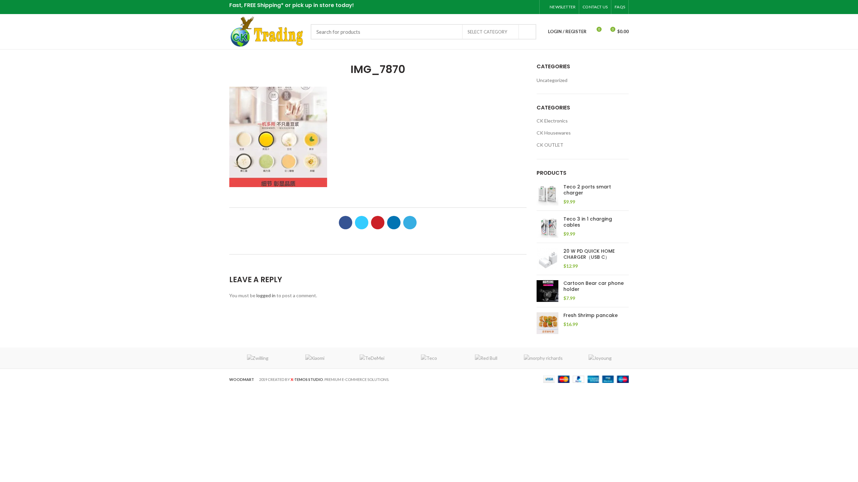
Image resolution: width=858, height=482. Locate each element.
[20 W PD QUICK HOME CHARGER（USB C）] (547, 259)
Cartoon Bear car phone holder (593, 286)
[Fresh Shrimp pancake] (547, 323)
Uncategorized (552, 80)
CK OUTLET (550, 145)
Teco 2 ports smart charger (587, 190)
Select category (487, 31)
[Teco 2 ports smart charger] (547, 195)
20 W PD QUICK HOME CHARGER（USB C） (589, 254)
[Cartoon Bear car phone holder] (547, 291)
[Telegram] (532, 7)
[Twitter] (506, 7)
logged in (265, 295)
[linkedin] (523, 7)
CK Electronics (552, 121)
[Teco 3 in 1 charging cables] (547, 227)
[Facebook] (498, 7)
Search (527, 31)
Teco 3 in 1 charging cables (587, 222)
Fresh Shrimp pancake (590, 315)
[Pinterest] (515, 7)
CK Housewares (554, 133)
